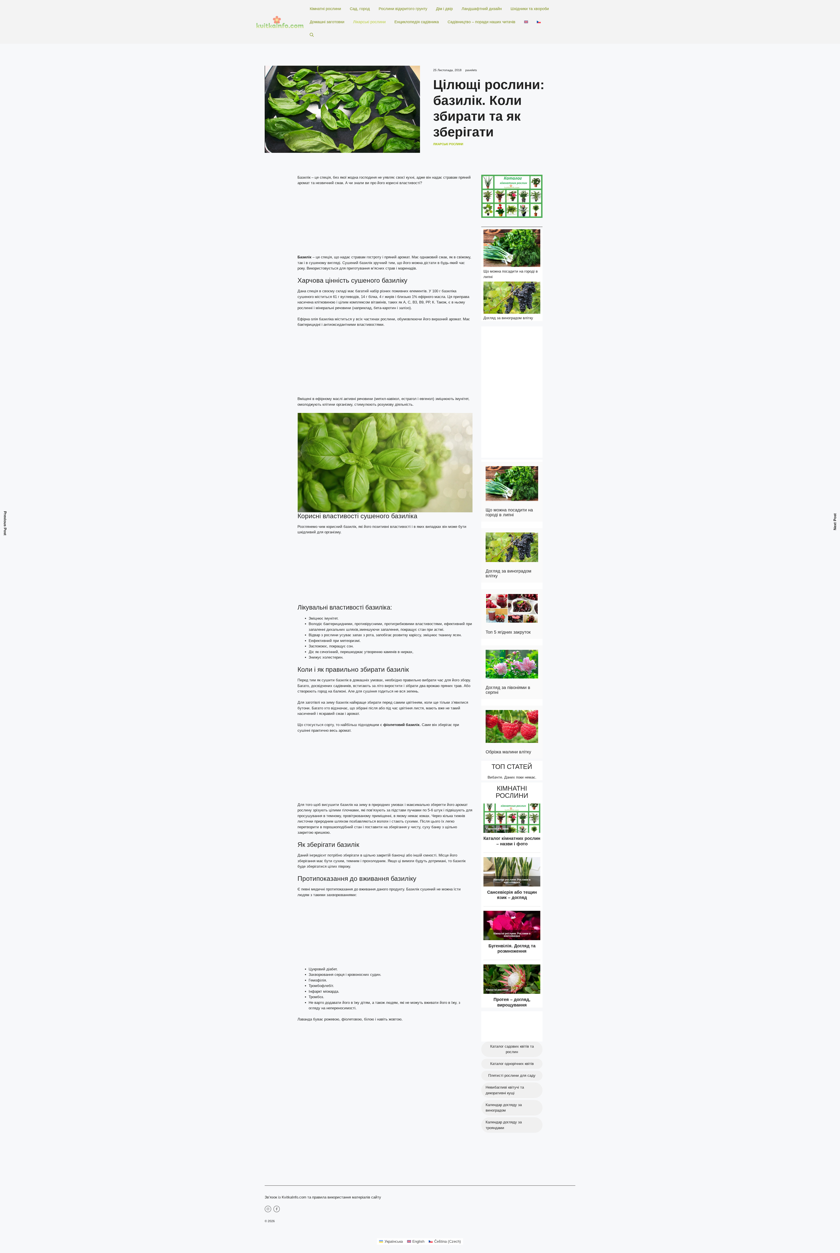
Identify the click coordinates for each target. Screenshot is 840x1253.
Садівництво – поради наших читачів (481, 22)
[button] (311, 35)
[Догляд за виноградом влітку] (511, 298)
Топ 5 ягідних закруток (508, 632)
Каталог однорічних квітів (512, 1064)
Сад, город (360, 9)
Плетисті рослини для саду (512, 1075)
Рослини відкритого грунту (403, 9)
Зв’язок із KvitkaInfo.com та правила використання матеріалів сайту (323, 1197)
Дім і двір (444, 9)
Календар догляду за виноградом (504, 1108)
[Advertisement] (385, 222)
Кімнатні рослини (325, 9)
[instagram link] (268, 1209)
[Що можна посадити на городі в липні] (511, 248)
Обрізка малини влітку (508, 751)
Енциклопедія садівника (416, 22)
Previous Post (5, 523)
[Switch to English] (526, 22)
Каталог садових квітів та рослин (512, 1049)
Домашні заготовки (327, 22)
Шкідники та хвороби (530, 9)
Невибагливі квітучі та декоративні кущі (505, 1090)
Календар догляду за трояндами (504, 1125)
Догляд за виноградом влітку (508, 318)
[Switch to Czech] (538, 22)
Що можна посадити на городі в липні (509, 512)
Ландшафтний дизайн (482, 9)
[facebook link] (276, 1209)
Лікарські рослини (369, 22)
